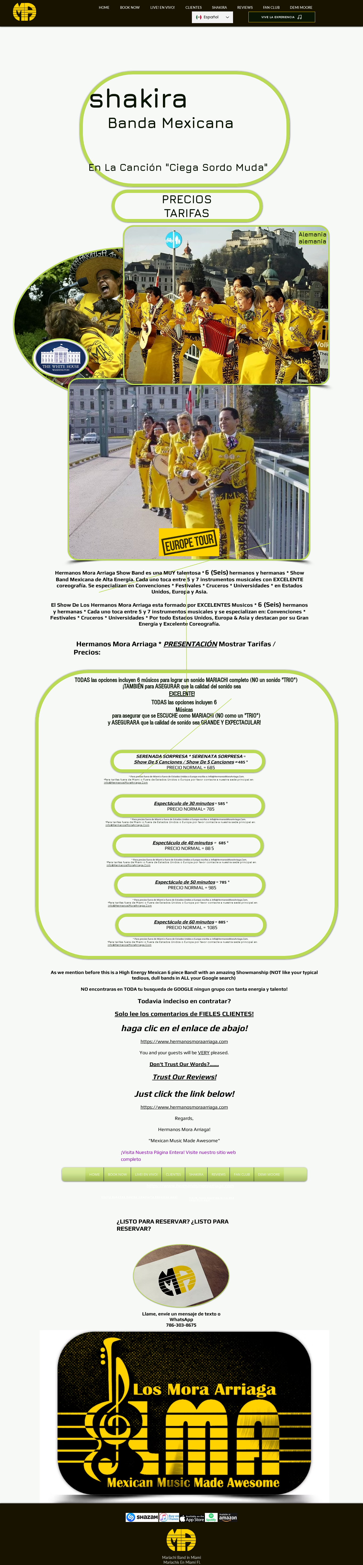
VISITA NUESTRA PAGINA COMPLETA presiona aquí (139, 1197)
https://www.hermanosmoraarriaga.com (184, 1107)
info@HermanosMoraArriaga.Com (126, 782)
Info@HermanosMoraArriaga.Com (226, 776)
